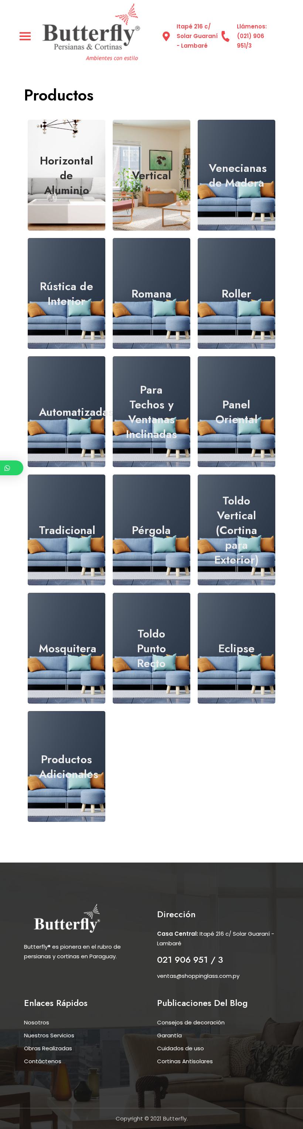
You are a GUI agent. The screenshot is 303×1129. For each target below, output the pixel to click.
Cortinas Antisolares (185, 1061)
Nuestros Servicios (49, 1035)
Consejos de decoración (191, 1022)
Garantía (169, 1035)
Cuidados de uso (180, 1048)
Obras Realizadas (48, 1048)
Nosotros (36, 1022)
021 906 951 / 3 (190, 959)
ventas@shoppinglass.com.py (198, 976)
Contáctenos (42, 1061)
